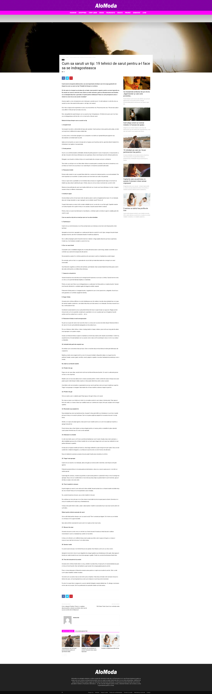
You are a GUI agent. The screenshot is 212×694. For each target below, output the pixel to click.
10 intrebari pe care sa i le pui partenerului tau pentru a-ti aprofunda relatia (69, 650)
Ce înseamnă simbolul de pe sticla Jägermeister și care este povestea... (136, 94)
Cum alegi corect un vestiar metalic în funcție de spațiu (133, 124)
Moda (101, 13)
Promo (128, 13)
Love (144, 13)
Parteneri (97, 692)
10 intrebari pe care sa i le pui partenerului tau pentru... (134, 151)
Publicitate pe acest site (139, 692)
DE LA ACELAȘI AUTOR (81, 631)
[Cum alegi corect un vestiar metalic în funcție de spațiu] (136, 114)
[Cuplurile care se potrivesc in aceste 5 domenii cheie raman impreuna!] (91, 641)
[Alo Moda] (106, 5)
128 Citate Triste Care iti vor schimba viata (107, 606)
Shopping (82, 13)
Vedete (120, 13)
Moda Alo (76, 617)
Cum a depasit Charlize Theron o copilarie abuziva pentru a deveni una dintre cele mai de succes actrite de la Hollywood (74, 608)
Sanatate (136, 13)
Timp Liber (93, 13)
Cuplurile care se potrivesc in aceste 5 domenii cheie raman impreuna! (89, 650)
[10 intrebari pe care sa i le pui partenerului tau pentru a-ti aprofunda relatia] (71, 641)
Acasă (63, 57)
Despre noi (90, 692)
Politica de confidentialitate (115, 692)
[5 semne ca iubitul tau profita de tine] (110, 641)
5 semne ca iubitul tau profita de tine (110, 648)
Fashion (73, 13)
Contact (148, 692)
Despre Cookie (104, 692)
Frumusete (110, 13)
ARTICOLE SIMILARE (68, 631)
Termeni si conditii (128, 692)
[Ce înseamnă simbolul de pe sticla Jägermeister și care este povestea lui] (136, 83)
